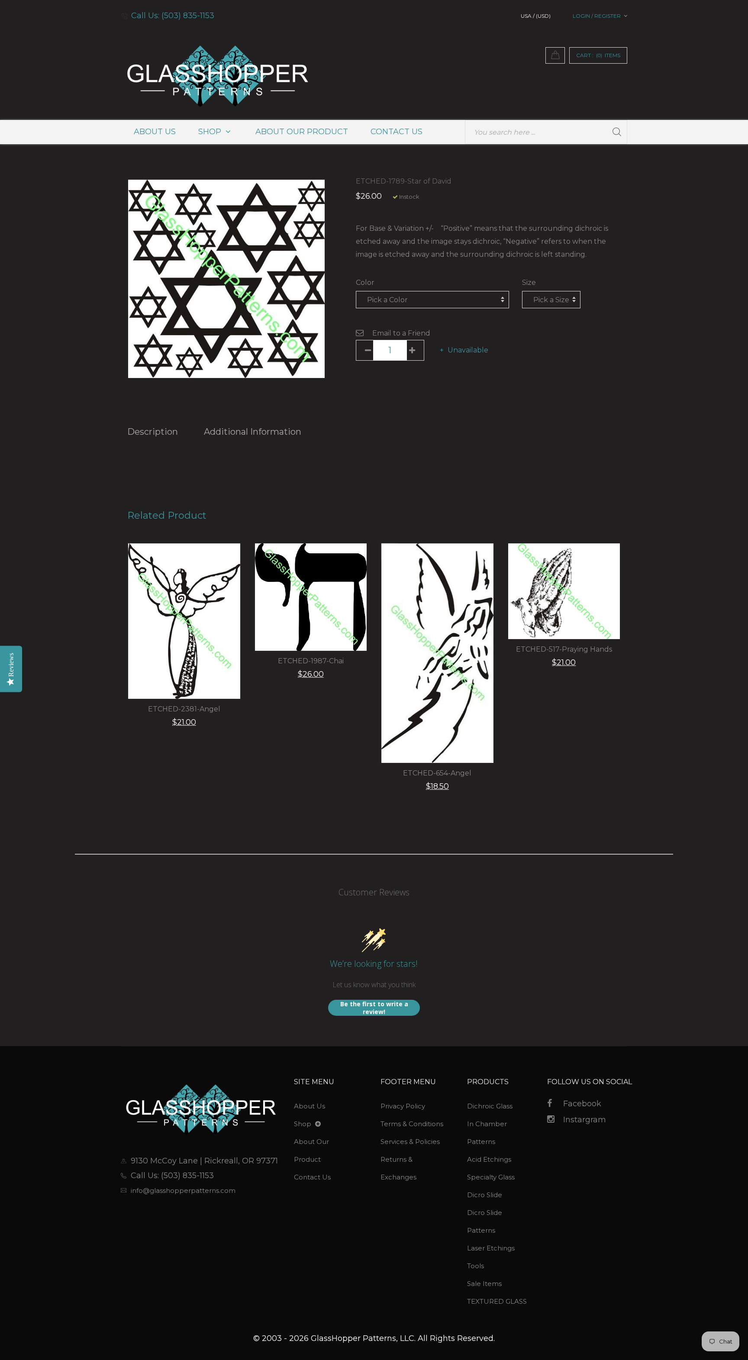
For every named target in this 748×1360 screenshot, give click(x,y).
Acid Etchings (489, 1159)
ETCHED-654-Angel (437, 773)
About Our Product (301, 131)
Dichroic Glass (490, 1106)
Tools (475, 1266)
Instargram (584, 1119)
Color (365, 282)
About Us (155, 131)
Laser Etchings (491, 1248)
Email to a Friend (401, 333)
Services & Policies (410, 1141)
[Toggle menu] (318, 1124)
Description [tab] (152, 431)
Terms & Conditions (411, 1124)
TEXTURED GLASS (497, 1301)
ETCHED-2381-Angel (184, 709)
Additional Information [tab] (252, 431)
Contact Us (396, 131)
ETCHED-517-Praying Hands (564, 649)
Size (529, 282)
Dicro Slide (484, 1195)
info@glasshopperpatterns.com (183, 1190)
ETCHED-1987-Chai (311, 661)
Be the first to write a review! (374, 1008)
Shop (210, 131)
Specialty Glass (491, 1177)
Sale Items (484, 1283)
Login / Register (597, 16)
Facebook (582, 1103)
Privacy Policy (402, 1106)
